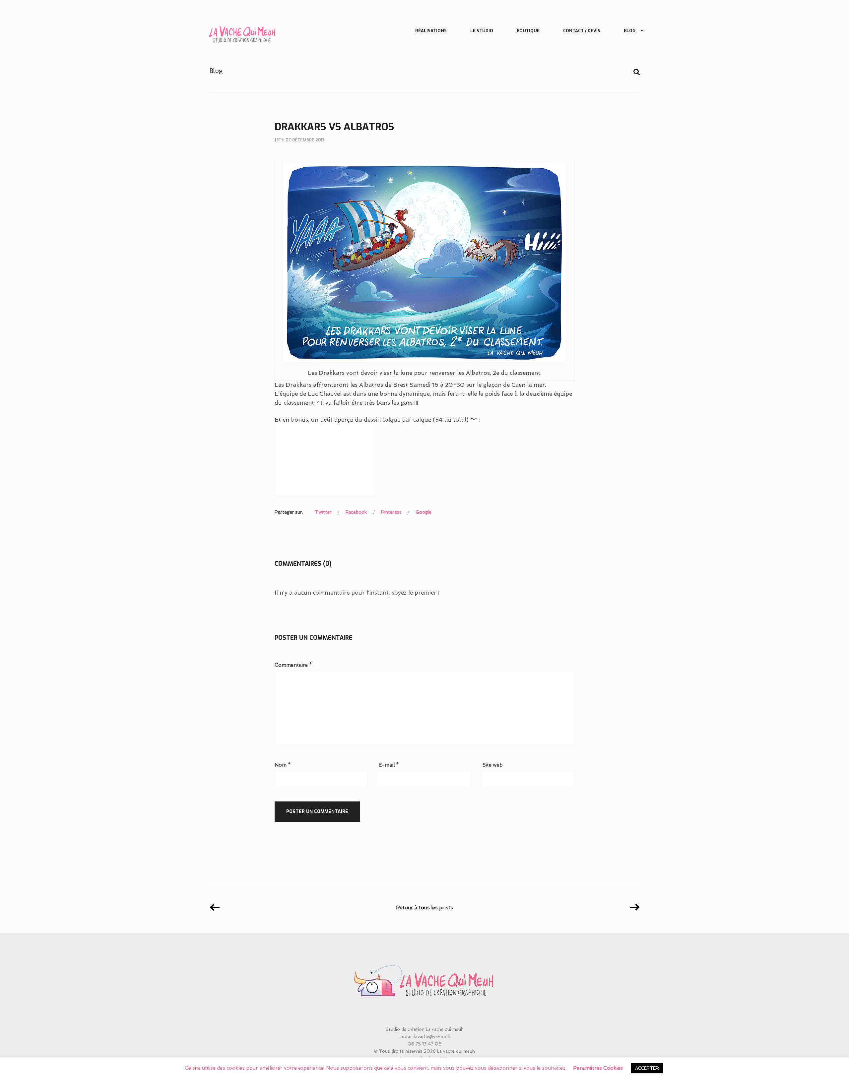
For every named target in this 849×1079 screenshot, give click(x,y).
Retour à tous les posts (424, 908)
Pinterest (391, 512)
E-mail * (388, 765)
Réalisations (431, 31)
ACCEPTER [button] (647, 1068)
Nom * (283, 765)
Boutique (528, 31)
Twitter (323, 512)
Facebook (356, 512)
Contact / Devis (581, 31)
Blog (629, 31)
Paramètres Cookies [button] (598, 1068)
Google (423, 512)
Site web (493, 765)
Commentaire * (293, 665)
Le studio (481, 31)
